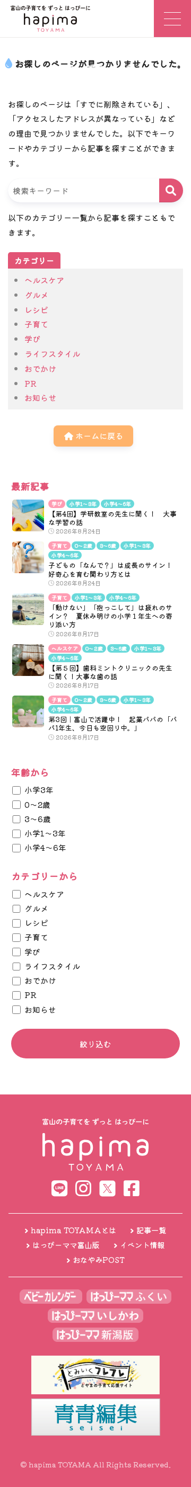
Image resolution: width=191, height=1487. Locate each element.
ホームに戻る (98, 435)
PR (30, 383)
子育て (36, 324)
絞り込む (95, 1043)
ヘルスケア (44, 280)
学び (32, 338)
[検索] (171, 190)
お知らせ (40, 397)
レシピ (36, 309)
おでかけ (40, 368)
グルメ (36, 294)
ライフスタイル (52, 353)
